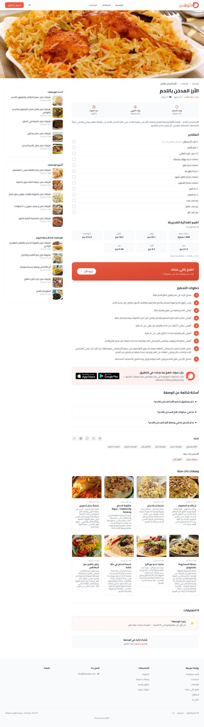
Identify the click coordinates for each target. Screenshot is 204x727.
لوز (189, 212)
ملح (184, 165)
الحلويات (145, 674)
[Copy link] (74, 438)
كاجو (188, 206)
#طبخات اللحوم (114, 446)
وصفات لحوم (192, 459)
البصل (190, 195)
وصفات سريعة (142, 679)
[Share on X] (93, 438)
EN (29, 5)
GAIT (107, 718)
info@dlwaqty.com (87, 673)
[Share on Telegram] (80, 438)
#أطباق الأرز (146, 446)
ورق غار (188, 171)
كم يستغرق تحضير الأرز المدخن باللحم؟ (174, 401)
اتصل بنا (195, 700)
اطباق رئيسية (143, 684)
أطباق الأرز (177, 459)
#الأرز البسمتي (191, 446)
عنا (174, 713)
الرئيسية (119, 5)
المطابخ (195, 695)
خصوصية (180, 713)
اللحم (190, 147)
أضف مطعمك (192, 674)
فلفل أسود (180, 177)
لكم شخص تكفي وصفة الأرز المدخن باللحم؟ (171, 422)
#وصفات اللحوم (131, 446)
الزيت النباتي (184, 153)
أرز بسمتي (187, 142)
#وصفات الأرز (160, 446)
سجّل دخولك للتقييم (192, 97)
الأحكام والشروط (192, 713)
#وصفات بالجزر (176, 446)
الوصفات (93, 5)
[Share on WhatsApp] (87, 438)
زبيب (188, 200)
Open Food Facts (177, 256)
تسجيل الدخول (14, 5)
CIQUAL (189, 256)
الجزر (191, 189)
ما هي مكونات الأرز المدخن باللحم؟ (175, 412)
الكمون (181, 183)
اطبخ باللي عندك (192, 689)
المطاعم (106, 5)
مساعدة (195, 679)
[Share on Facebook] (99, 438)
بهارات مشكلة (180, 159)
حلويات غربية (143, 689)
